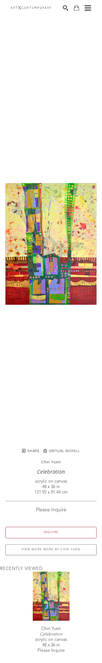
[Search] (65, 8)
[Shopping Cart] (76, 8)
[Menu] (88, 8)
